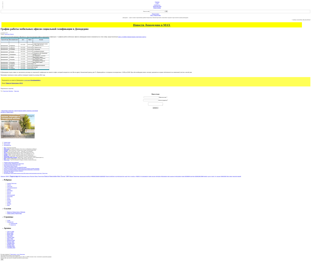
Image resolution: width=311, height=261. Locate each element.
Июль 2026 (10, 233)
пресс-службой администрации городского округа (132, 36)
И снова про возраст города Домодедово (12, 164)
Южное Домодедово (74, 176)
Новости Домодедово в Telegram (16, 212)
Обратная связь (157, 5)
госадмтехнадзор (119, 176)
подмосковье (177, 176)
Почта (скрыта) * (163, 100)
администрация (95, 176)
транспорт (223, 176)
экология (235, 176)
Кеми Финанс (10, 190)
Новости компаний (11, 195)
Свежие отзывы (7, 142)
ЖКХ (19, 176)
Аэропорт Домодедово (11, 183)
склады (209, 176)
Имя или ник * (163, 97)
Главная (157, 2)
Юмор (8, 205)
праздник (192, 176)
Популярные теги (7, 145)
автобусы (88, 176)
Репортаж (9, 200)
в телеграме (31, 80)
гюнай (125, 176)
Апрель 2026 (10, 237)
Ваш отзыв (16, 91)
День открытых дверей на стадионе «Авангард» (13, 170)
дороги (138, 176)
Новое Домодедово (39, 176)
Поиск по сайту (146, 11)
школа (230, 176)
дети (129, 176)
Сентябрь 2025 (11, 247)
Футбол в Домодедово (7, 112)
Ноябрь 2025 (10, 244)
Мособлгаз (11, 91)
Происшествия (157, 6)
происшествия (199, 176)
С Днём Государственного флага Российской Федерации (15, 167)
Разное (8, 198)
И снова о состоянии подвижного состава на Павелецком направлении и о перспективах (21, 169)
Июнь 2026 (10, 234)
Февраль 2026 (11, 240)
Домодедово (7, 34)
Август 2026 (10, 231)
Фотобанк (9, 203)
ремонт (205, 176)
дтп (141, 176)
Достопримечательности (12, 187)
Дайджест (9, 184)
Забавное (9, 189)
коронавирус (145, 176)
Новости (12, 34)
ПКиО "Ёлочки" (61, 176)
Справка (9, 202)
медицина (158, 176)
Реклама (9, 199)
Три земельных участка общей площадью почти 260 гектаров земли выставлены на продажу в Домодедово (25, 173)
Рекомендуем (13, 224)
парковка (172, 176)
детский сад (133, 176)
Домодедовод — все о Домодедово (17, 254)
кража (150, 176)
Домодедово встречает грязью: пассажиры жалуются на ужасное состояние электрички (21, 168)
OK (2, 259)
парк (168, 176)
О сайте (157, 3)
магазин (153, 176)
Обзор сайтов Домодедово (14, 213)
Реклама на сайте (13, 223)
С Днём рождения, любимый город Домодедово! (14, 163)
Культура (32, 176)
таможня (218, 176)
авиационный (83, 176)
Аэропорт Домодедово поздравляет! (11, 162)
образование (164, 176)
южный (239, 176)
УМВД (67, 176)
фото (228, 176)
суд (215, 176)
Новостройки (157, 8)
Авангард (3, 176)
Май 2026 (9, 236)
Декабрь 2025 (11, 243)
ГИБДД (7, 176)
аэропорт (102, 176)
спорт (212, 176)
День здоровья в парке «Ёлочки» (10, 166)
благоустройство (110, 176)
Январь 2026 (10, 241)
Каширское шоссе (25, 176)
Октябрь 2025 (11, 246)
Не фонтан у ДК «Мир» (9, 172)
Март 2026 (10, 239)
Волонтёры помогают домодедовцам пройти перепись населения (20, 110)
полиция (187, 176)
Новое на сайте (7, 143)
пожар (182, 176)
